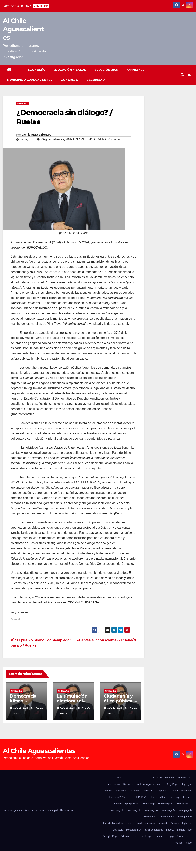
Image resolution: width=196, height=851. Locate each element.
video (189, 842)
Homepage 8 (168, 816)
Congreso (69, 80)
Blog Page (172, 784)
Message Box (133, 829)
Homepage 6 (185, 810)
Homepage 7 (151, 816)
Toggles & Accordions (179, 836)
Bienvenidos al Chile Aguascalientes (143, 784)
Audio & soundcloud (164, 777)
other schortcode (154, 829)
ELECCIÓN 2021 (137, 797)
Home (119, 777)
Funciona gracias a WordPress (20, 810)
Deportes (162, 790)
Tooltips (178, 842)
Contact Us (148, 790)
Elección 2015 (117, 797)
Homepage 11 (184, 803)
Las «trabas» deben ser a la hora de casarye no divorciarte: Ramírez (141, 823)
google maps (132, 803)
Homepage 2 (116, 810)
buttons (109, 790)
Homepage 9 (185, 816)
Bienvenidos (113, 784)
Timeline (159, 836)
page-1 (170, 829)
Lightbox (187, 823)
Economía (36, 70)
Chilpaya (121, 790)
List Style (118, 829)
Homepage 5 (168, 810)
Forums (187, 797)
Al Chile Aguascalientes (23, 29)
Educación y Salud (70, 70)
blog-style (186, 784)
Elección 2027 (107, 70)
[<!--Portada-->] (19, 67)
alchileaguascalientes (36, 134)
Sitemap (125, 836)
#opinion (114, 139)
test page (147, 836)
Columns (134, 790)
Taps (136, 836)
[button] (182, 74)
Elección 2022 (157, 797)
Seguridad (96, 80)
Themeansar (67, 810)
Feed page (174, 797)
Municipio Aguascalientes (29, 80)
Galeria (118, 803)
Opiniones (136, 70)
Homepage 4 (151, 810)
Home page (148, 803)
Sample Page (184, 829)
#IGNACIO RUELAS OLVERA (86, 139)
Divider (174, 790)
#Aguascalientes (52, 139)
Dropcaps (186, 790)
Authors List (185, 777)
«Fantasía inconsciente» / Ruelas (105, 640)
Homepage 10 (165, 803)
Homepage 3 (133, 810)
